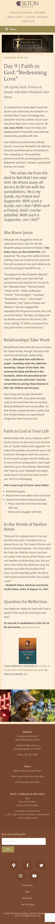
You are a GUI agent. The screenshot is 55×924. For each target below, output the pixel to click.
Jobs (27, 892)
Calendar (42, 17)
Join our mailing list (14, 834)
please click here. (30, 627)
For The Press (27, 904)
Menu (13, 29)
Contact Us (27, 885)
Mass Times (39, 13)
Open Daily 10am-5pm (21, 13)
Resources (27, 898)
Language (30, 17)
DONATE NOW (28, 21)
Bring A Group (15, 17)
